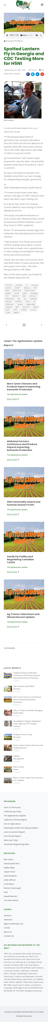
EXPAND (24, 310)
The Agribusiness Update (15, 815)
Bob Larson (9, 120)
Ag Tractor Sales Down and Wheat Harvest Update (23, 616)
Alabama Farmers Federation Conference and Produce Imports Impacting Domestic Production (26, 675)
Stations (7, 915)
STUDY (16, 293)
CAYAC (7, 928)
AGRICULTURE (29, 291)
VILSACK (20, 304)
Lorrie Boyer (9, 884)
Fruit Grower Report (12, 836)
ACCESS (33, 310)
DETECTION (17, 291)
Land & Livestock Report (14, 832)
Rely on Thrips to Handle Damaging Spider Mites (27, 711)
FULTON (8, 288)
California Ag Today (12, 811)
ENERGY (16, 313)
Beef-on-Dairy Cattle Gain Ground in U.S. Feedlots (28, 779)
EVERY (7, 310)
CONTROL (18, 302)
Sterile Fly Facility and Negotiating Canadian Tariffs (20, 559)
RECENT (8, 293)
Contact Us (9, 936)
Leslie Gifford (9, 880)
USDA (27, 302)
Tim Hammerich (11, 900)
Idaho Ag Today (11, 840)
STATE (15, 310)
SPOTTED (8, 285)
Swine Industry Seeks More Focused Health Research (28, 746)
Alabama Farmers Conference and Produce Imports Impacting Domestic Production (22, 446)
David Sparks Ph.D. (12, 863)
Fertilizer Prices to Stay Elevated (22, 735)
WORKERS (34, 293)
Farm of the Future (12, 807)
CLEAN (7, 313)
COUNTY (17, 288)
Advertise (8, 919)
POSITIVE (15, 296)
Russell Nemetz (10, 896)
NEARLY (36, 307)
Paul (6, 892)
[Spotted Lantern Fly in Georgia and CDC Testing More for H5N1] (24, 22)
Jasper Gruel (9, 871)
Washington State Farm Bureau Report (21, 828)
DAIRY (24, 293)
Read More (12, 399)
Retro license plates (18, 768)
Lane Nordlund (10, 876)
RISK (35, 288)
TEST (7, 296)
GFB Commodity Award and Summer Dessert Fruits (23, 503)
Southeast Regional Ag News (16, 844)
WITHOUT (33, 296)
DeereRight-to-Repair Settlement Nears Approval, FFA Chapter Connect (27, 723)
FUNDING (8, 307)
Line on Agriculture (12, 824)
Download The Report (14, 41)
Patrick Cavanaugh (12, 888)
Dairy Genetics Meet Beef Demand (23, 687)
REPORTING (9, 299)
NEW (17, 307)
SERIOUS (27, 288)
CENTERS (33, 299)
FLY (26, 285)
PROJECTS (26, 307)
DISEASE (8, 302)
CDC (25, 299)
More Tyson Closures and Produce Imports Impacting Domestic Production (23, 386)
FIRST (7, 291)
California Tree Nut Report (15, 819)
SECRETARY (9, 304)
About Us (8, 932)
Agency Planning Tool (13, 923)
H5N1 (24, 296)
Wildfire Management (18, 757)
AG (34, 302)
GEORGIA (34, 285)
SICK (18, 299)
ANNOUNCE (30, 304)
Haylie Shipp (9, 867)
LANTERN (18, 285)
